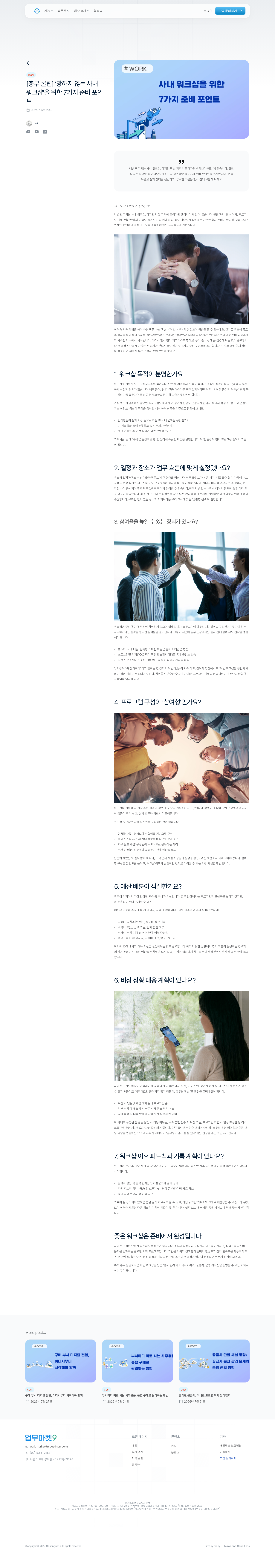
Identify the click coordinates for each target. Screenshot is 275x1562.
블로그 (98, 10)
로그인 (207, 11)
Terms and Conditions (237, 1546)
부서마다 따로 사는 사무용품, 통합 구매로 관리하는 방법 (135, 1395)
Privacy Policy (212, 1546)
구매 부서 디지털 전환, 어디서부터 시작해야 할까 (54, 1395)
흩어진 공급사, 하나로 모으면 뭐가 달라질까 (204, 1395)
